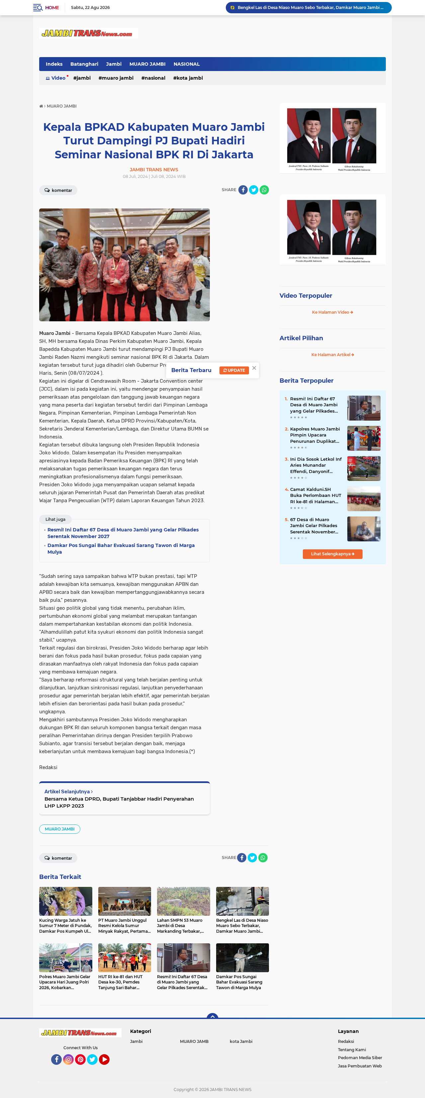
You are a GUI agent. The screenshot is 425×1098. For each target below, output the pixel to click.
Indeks (54, 64)
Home (52, 8)
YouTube (109, 1068)
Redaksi (346, 1041)
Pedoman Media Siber (360, 1057)
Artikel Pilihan (301, 338)
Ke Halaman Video (331, 312)
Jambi (114, 64)
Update (236, 370)
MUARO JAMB (194, 1041)
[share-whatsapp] (264, 190)
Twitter (95, 1068)
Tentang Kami (352, 1049)
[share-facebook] (243, 190)
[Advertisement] (333, 613)
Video (58, 78)
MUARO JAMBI (147, 64)
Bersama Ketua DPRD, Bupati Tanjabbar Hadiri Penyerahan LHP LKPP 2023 (119, 802)
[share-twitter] (253, 190)
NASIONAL (187, 64)
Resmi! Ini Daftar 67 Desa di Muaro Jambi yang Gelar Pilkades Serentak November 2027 (314, 405)
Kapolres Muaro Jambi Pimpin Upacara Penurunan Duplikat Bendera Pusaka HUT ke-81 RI (315, 435)
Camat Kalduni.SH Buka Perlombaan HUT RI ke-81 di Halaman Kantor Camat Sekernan (315, 496)
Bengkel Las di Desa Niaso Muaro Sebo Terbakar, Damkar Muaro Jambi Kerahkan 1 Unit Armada (312, 7)
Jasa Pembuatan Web (360, 1065)
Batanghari (84, 64)
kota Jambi (190, 78)
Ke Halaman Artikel (331, 354)
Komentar (61, 190)
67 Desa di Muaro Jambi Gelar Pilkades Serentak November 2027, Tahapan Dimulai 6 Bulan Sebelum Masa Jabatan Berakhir (316, 526)
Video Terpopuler (306, 295)
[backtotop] (212, 1019)
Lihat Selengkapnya (331, 553)
